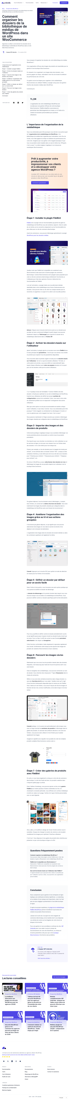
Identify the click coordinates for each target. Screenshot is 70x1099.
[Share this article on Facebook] (13, 102)
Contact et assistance (53, 1071)
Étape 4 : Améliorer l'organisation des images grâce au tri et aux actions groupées (12, 80)
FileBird (29, 222)
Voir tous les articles (44, 958)
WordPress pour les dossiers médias (37, 235)
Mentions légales (6, 1090)
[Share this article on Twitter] (22, 102)
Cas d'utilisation (6, 1074)
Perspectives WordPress (12, 8)
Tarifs (37, 2)
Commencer (64, 2)
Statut (26, 1079)
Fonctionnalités (29, 2)
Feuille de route (6, 1076)
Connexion (55, 2)
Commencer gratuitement (39, 182)
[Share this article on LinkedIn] (18, 102)
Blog (3, 8)
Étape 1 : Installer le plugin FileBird (11, 68)
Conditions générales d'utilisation (11, 1085)
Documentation (29, 1069)
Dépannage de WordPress (31, 1074)
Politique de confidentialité (9, 1087)
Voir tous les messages (59, 977)
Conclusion (5, 95)
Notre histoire (51, 1069)
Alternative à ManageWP (31, 1076)
